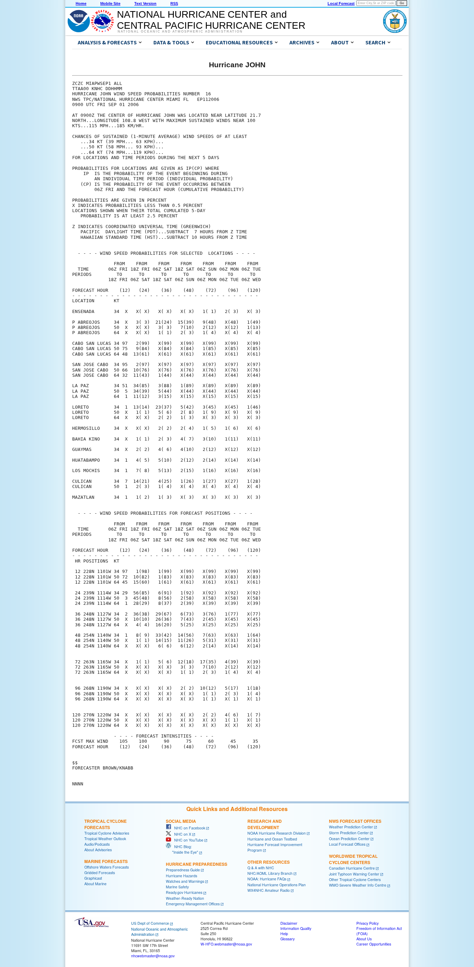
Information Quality (295, 928)
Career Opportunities (373, 944)
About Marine (95, 883)
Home (81, 3)
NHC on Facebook (188, 827)
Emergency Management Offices (193, 903)
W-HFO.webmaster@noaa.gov (226, 944)
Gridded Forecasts (99, 872)
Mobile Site (110, 3)
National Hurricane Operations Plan (276, 884)
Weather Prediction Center (351, 826)
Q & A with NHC (260, 867)
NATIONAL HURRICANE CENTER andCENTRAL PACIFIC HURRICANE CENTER (211, 20)
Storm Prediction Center (349, 832)
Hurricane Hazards (181, 875)
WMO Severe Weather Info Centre (357, 885)
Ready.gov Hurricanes (184, 892)
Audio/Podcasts (97, 844)
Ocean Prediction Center (349, 838)
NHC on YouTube (187, 840)
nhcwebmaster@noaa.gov (153, 955)
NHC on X (181, 834)
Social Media (181, 821)
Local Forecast (341, 3)
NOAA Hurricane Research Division (276, 833)
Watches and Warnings (185, 881)
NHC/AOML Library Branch (270, 873)
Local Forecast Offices (347, 844)
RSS (174, 3)
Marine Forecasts (106, 861)
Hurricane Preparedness (196, 864)
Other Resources (268, 862)
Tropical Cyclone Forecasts (105, 824)
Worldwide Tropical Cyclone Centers (353, 859)
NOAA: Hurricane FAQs (266, 878)
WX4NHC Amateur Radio (268, 890)
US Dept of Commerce (150, 923)
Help (284, 933)
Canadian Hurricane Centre (352, 868)
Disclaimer (288, 923)
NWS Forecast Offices (355, 821)
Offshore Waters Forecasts (106, 867)
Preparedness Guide (183, 869)
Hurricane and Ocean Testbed (272, 839)
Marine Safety (177, 886)
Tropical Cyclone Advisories (106, 833)
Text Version (145, 3)
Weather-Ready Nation (185, 898)
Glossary (287, 938)
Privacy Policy (367, 923)
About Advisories (98, 849)
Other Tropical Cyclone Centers (355, 879)
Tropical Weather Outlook (105, 838)
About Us (364, 938)
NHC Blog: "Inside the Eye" (182, 849)
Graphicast (93, 878)
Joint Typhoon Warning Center (354, 874)
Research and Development (264, 824)
